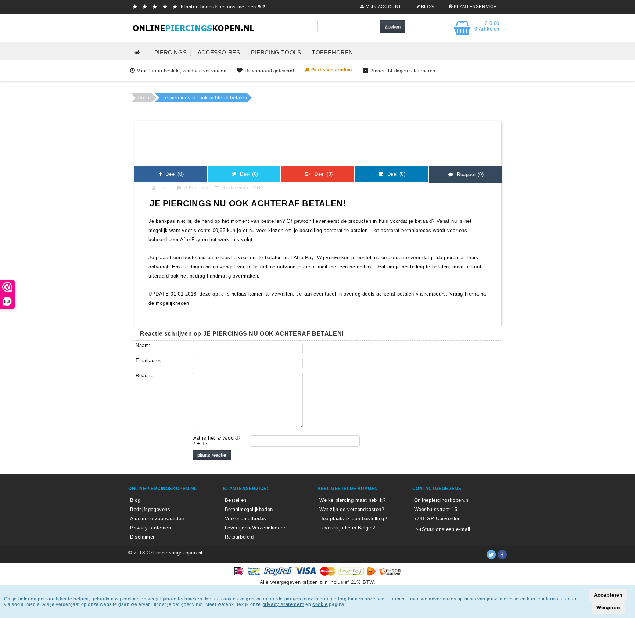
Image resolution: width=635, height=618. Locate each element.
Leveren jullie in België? (347, 528)
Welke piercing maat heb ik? (352, 500)
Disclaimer (142, 537)
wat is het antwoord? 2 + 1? (217, 440)
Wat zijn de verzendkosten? (351, 509)
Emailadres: (150, 360)
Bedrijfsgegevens (150, 509)
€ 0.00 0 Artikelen (486, 26)
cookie (320, 604)
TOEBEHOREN (332, 52)
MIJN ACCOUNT (382, 6)
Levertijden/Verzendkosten (256, 528)
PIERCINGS (170, 52)
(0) (174, 174)
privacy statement (283, 604)
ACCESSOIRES (219, 52)
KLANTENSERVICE (474, 6)
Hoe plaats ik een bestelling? (353, 518)
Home (144, 97)
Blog (135, 500)
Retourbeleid (239, 537)
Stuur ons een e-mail (445, 529)
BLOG (427, 6)
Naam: (143, 345)
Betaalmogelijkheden (249, 509)
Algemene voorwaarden (157, 518)
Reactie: (145, 375)
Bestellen (236, 500)
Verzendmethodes (245, 518)
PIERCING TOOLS (276, 52)
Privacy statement (151, 528)
